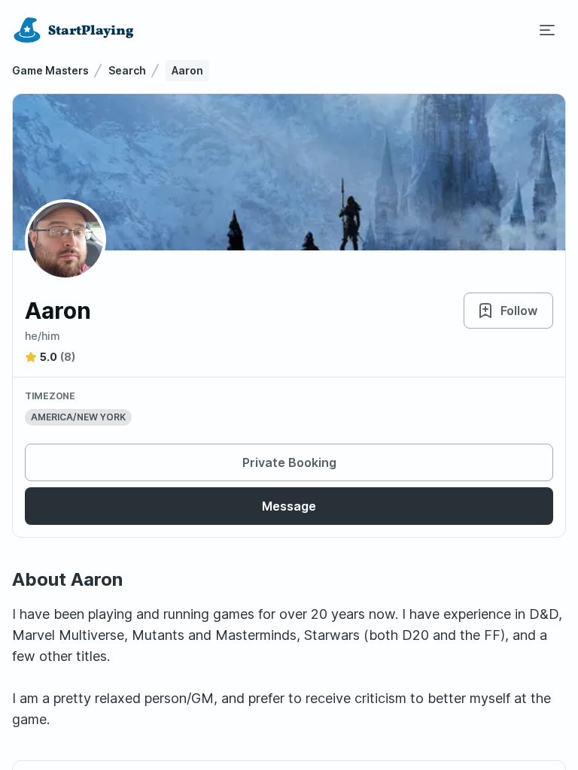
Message (289, 506)
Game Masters (50, 70)
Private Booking (289, 462)
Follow (518, 310)
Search (127, 70)
